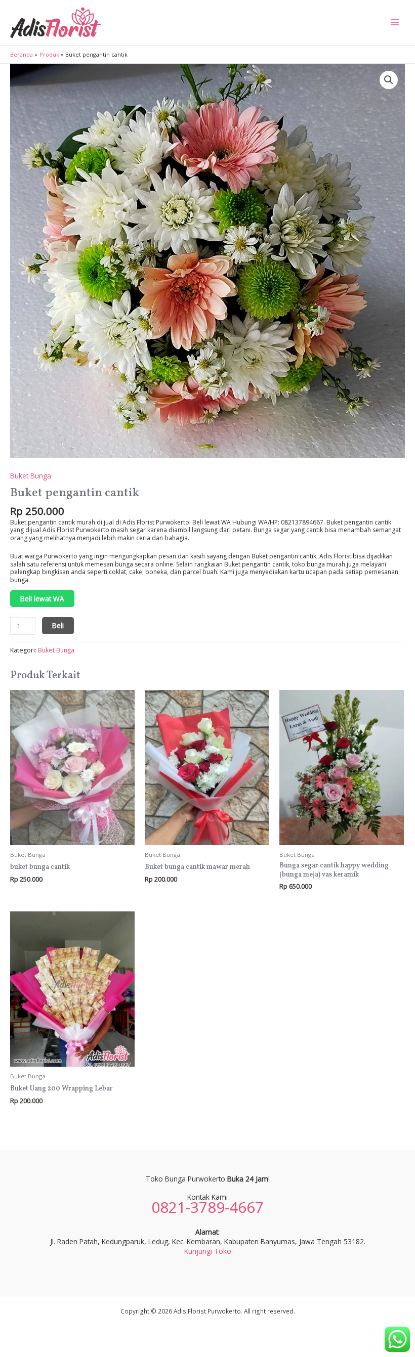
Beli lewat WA (42, 598)
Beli (58, 625)
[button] (389, 80)
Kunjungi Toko (207, 1251)
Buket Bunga (30, 475)
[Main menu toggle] (395, 22)
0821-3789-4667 (207, 1207)
